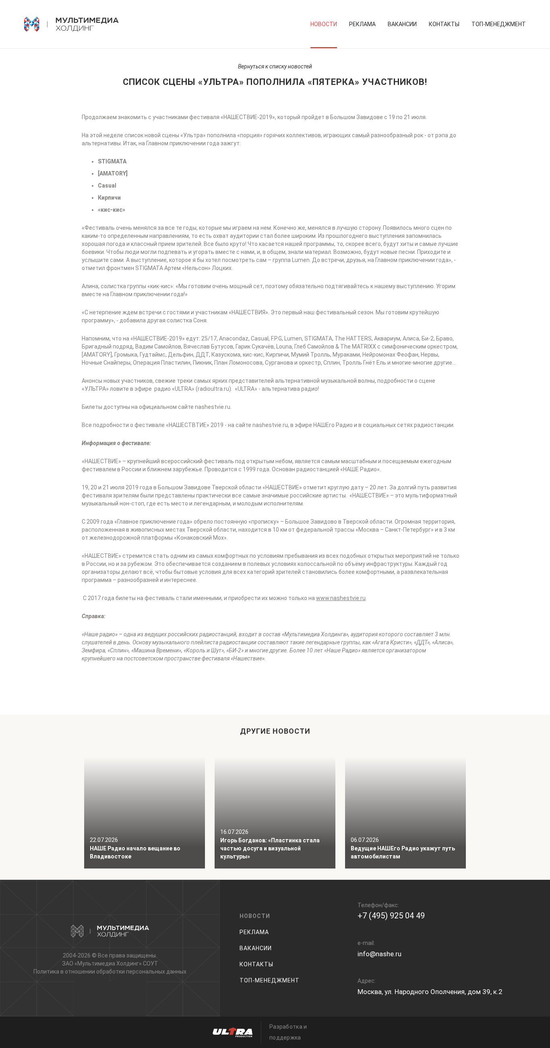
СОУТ (150, 963)
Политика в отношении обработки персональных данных (109, 971)
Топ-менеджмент (498, 24)
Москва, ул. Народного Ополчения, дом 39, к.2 (430, 992)
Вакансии (402, 24)
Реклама (362, 24)
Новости (323, 24)
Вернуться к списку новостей (275, 66)
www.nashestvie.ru (341, 598)
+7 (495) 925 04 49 (391, 915)
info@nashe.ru (379, 954)
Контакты (444, 24)
